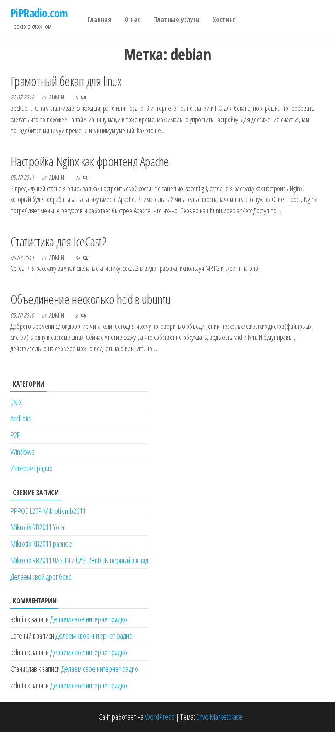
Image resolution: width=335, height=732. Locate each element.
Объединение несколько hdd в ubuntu (90, 299)
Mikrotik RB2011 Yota (37, 527)
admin (57, 97)
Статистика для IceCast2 (58, 241)
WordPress (159, 716)
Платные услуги (176, 19)
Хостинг (224, 19)
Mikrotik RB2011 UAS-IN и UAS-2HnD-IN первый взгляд (79, 560)
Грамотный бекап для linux (65, 81)
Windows (22, 451)
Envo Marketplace (219, 716)
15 (78, 177)
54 (78, 258)
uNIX (15, 402)
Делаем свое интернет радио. (89, 619)
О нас (132, 19)
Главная (99, 19)
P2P (15, 435)
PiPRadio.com (39, 13)
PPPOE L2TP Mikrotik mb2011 (47, 511)
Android (20, 418)
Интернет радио (31, 468)
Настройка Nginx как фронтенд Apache (89, 161)
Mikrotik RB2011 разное (41, 543)
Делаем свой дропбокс (40, 576)
